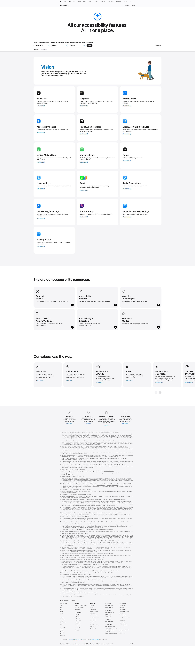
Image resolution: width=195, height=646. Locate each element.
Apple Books (77, 627)
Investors (122, 627)
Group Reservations (94, 611)
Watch (61, 613)
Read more (41, 106)
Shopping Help (93, 628)
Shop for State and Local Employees (110, 631)
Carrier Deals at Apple (94, 624)
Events (121, 631)
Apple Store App (93, 615)
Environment (122, 609)
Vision (61, 615)
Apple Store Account (79, 607)
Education (122, 607)
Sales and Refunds (101, 643)
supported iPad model (109, 471)
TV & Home (62, 619)
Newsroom (122, 622)
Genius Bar (92, 607)
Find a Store (92, 605)
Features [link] (133, 5)
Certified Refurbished (94, 617)
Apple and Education (109, 612)
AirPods (61, 617)
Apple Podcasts (78, 626)
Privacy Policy (86, 643)
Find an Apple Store (73, 639)
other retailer (81, 639)
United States (132, 643)
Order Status (92, 626)
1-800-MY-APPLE (95, 639)
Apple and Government (110, 626)
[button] (130, 1)
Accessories (62, 622)
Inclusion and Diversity (124, 611)
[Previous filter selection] (40, 49)
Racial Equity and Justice (125, 615)
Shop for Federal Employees (111, 633)
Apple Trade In (93, 621)
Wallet (61, 629)
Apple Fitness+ (78, 622)
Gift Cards (62, 624)
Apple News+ (78, 624)
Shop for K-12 (108, 614)
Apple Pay (62, 633)
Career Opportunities (124, 626)
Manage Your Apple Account (81, 605)
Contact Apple (123, 633)
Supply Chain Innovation (125, 617)
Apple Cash (62, 635)
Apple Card (62, 631)
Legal (107, 643)
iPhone (61, 611)
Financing (92, 622)
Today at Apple (93, 609)
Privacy (121, 613)
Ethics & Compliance (124, 629)
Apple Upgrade (93, 619)
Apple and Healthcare (109, 621)
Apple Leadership (123, 624)
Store (61, 605)
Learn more (69, 423)
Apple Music (77, 618)
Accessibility (64, 5)
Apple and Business (109, 605)
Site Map (112, 643)
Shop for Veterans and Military (111, 628)
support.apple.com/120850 (112, 485)
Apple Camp (92, 613)
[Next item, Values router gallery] (160, 392)
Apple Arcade (78, 620)
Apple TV (77, 616)
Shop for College (108, 616)
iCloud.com (77, 609)
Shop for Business (109, 607)
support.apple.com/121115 (67, 474)
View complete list (90, 481)
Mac (61, 607)
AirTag (61, 621)
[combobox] (42, 45)
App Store (77, 629)
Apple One (77, 614)
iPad (61, 609)
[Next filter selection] (46, 49)
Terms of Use (93, 643)
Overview (127, 5)
